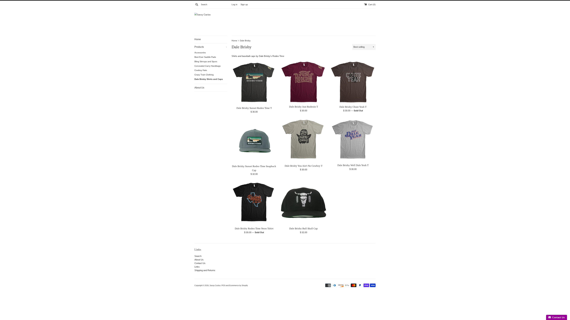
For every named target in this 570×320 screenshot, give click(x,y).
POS (223, 285)
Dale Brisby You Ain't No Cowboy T (303, 165)
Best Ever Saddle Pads (205, 57)
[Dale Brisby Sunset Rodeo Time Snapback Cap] (254, 140)
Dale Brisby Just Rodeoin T (303, 106)
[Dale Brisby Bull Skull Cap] (303, 202)
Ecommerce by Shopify (238, 285)
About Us (199, 87)
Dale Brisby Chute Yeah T (352, 106)
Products (210, 47)
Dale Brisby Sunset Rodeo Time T (254, 108)
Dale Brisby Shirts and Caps (208, 79)
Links (197, 266)
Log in (234, 4)
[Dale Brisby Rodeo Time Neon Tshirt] (254, 202)
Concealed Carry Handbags (207, 66)
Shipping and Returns (204, 270)
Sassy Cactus (215, 285)
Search (197, 256)
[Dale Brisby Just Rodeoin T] (303, 81)
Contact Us (199, 263)
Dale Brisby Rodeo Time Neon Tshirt (254, 228)
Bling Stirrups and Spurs (205, 61)
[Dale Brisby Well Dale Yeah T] (353, 140)
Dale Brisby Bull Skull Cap (303, 228)
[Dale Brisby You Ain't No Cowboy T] (303, 140)
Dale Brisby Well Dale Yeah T (353, 165)
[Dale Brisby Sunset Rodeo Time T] (254, 82)
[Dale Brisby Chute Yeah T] (353, 82)
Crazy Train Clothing (204, 75)
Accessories (200, 53)
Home (197, 39)
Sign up (244, 4)
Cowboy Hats (200, 70)
